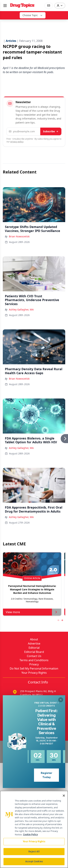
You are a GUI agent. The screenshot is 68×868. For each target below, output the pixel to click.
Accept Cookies (34, 861)
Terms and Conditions (34, 660)
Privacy (34, 664)
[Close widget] (60, 699)
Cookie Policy (30, 834)
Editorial (34, 648)
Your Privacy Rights (34, 673)
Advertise (34, 643)
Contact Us (34, 656)
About (34, 639)
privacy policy (16, 141)
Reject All (33, 851)
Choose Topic (30, 15)
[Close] (64, 795)
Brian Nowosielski (19, 236)
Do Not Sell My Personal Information (34, 668)
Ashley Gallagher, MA (21, 309)
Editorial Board (34, 652)
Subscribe (49, 131)
